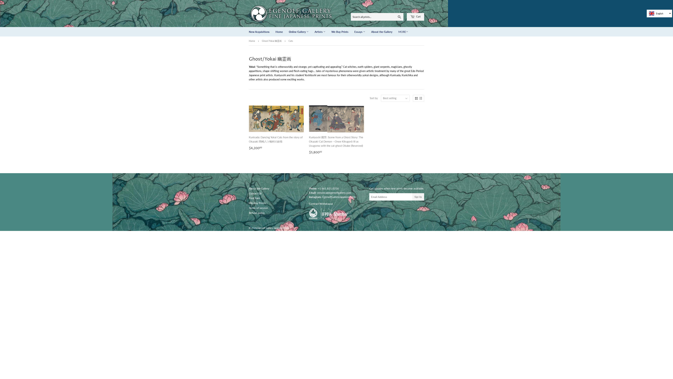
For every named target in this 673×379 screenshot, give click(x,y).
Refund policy (257, 212)
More (402, 31)
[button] (659, 13)
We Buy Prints (339, 31)
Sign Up (418, 197)
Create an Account (414, 8)
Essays (358, 31)
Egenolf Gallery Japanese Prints (273, 228)
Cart (418, 16)
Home (279, 31)
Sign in (397, 8)
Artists (319, 31)
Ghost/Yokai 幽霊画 (272, 40)
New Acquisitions (259, 31)
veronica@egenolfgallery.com (334, 192)
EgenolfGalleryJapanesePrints (339, 196)
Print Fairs (254, 198)
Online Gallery (298, 31)
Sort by (374, 98)
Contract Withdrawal (321, 203)
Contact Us (255, 193)
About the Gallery (381, 31)
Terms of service (258, 208)
